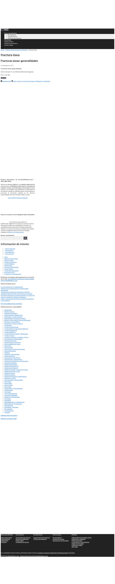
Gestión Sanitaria (9, 356)
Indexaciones (8, 265)
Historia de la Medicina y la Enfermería (16, 361)
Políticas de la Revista (14, 38)
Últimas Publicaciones (11, 258)
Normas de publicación (22, 539)
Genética (7, 352)
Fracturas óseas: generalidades (19, 60)
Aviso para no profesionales (61, 540)
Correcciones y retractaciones (80, 542)
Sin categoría (8, 409)
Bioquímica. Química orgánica (13, 323)
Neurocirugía (8, 385)
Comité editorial (5, 539)
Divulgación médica (10, 340)
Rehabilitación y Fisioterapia (13, 404)
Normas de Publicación (11, 267)
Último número (9, 41)
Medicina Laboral (9, 375)
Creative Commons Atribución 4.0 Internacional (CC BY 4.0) (56, 553)
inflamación (38, 81)
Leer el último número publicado (18, 198)
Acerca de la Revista (10, 33)
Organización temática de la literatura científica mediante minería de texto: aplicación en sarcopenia (16, 293)
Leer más (3, 78)
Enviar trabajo (8, 45)
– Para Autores (8, 250)
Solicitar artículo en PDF (9, 418)
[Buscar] (25, 238)
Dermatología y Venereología (13, 339)
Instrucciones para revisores (41, 537)
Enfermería (7, 346)
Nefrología (7, 381)
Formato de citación (58, 539)
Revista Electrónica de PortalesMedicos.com (34, 556)
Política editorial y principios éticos (82, 537)
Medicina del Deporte (11, 368)
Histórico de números (11, 43)
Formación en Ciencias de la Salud (14, 349)
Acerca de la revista (6, 537)
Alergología (8, 310)
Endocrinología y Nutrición (12, 342)
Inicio (2, 50)
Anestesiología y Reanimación (13, 315)
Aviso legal (75, 547)
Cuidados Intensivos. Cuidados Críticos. (16, 337)
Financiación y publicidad (78, 539)
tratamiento (46, 81)
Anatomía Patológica (10, 313)
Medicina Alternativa (10, 364)
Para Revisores (12, 36)
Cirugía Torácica (9, 335)
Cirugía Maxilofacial (10, 330)
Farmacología (8, 347)
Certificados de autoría (11, 270)
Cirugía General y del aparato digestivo (16, 329)
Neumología (8, 383)
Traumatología (6, 81)
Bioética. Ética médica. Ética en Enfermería (17, 320)
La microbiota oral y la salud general (12, 287)
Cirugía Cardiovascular (11, 327)
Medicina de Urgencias (11, 366)
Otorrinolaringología (10, 393)
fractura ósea (26, 81)
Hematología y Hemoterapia (13, 359)
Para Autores (12, 35)
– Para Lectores (9, 254)
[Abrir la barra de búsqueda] (2, 48)
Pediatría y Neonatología (12, 397)
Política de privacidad (78, 543)
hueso (33, 81)
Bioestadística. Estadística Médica (15, 318)
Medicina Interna (9, 373)
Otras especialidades (10, 395)
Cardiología (8, 325)
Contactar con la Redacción (12, 274)
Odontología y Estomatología (13, 388)
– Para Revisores (9, 252)
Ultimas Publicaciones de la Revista (16, 50)
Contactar (4, 542)
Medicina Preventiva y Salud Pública (15, 376)
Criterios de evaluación (40, 539)
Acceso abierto (57, 537)
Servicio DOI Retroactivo (16, 232)
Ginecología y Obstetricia (12, 358)
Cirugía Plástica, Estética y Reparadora (16, 334)
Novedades (7, 40)
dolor (14, 81)
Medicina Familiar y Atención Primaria (16, 370)
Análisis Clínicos (9, 311)
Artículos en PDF (9, 272)
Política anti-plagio (77, 540)
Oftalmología (8, 390)
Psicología (7, 399)
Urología (7, 412)
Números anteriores (10, 262)
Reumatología (8, 405)
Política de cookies (77, 545)
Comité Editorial (9, 264)
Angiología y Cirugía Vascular (13, 317)
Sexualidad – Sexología (11, 407)
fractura (19, 81)
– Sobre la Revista (9, 249)
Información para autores (23, 537)
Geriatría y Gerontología (11, 354)
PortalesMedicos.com (12, 556)
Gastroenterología (10, 351)
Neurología (7, 387)
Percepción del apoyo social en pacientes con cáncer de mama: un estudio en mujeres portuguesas (17, 296)
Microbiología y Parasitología (13, 380)
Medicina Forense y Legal (12, 371)
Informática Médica (10, 363)
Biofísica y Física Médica (12, 322)
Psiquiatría (7, 400)
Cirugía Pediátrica (9, 332)
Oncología (7, 392)
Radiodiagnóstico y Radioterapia (14, 402)
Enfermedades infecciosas (12, 344)
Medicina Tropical (10, 378)
